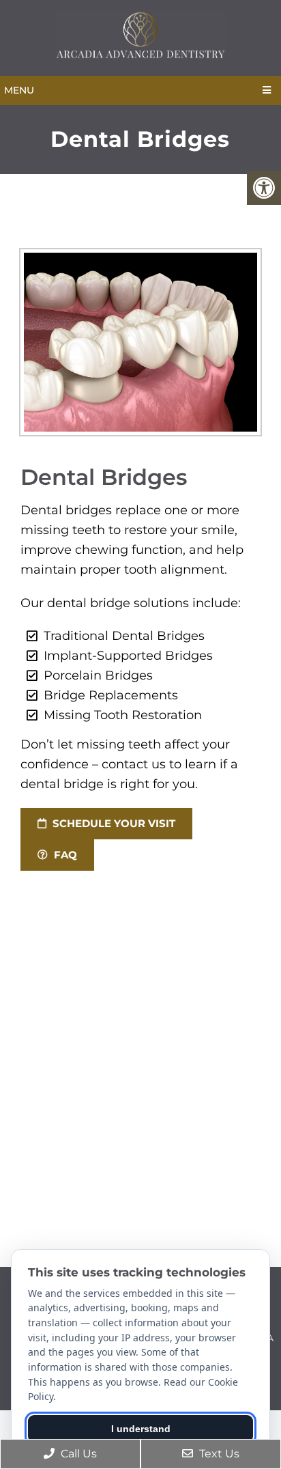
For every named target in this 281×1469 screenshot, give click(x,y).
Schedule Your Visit (112, 823)
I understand (141, 1428)
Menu (19, 90)
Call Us (77, 1453)
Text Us (217, 1453)
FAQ (64, 854)
